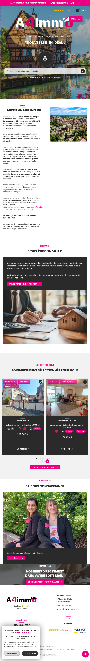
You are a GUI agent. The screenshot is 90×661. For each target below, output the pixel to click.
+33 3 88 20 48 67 (64, 605)
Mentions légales (46, 649)
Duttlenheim (8, 209)
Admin (58, 649)
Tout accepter (30, 653)
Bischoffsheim (36, 207)
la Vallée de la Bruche (24, 209)
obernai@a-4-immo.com (68, 609)
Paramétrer (12, 653)
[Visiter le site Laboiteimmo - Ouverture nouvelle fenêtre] (49, 654)
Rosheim (13, 207)
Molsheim (22, 207)
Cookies (83, 649)
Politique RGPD (71, 649)
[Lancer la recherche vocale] (45, 58)
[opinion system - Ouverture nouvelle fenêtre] (80, 630)
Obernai (6, 207)
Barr (28, 207)
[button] (47, 461)
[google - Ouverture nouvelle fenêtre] (58, 630)
